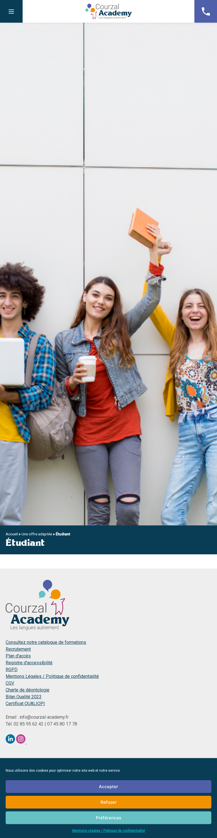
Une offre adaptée (36, 534)
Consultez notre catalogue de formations (46, 642)
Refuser (109, 802)
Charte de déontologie (27, 690)
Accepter (108, 786)
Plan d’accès (18, 656)
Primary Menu (11, 11)
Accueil (12, 534)
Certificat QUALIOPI (25, 703)
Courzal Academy (108, 11)
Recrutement (18, 649)
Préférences (108, 817)
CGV (10, 683)
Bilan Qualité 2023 (24, 696)
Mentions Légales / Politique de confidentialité (108, 831)
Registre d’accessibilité (29, 662)
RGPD (12, 669)
